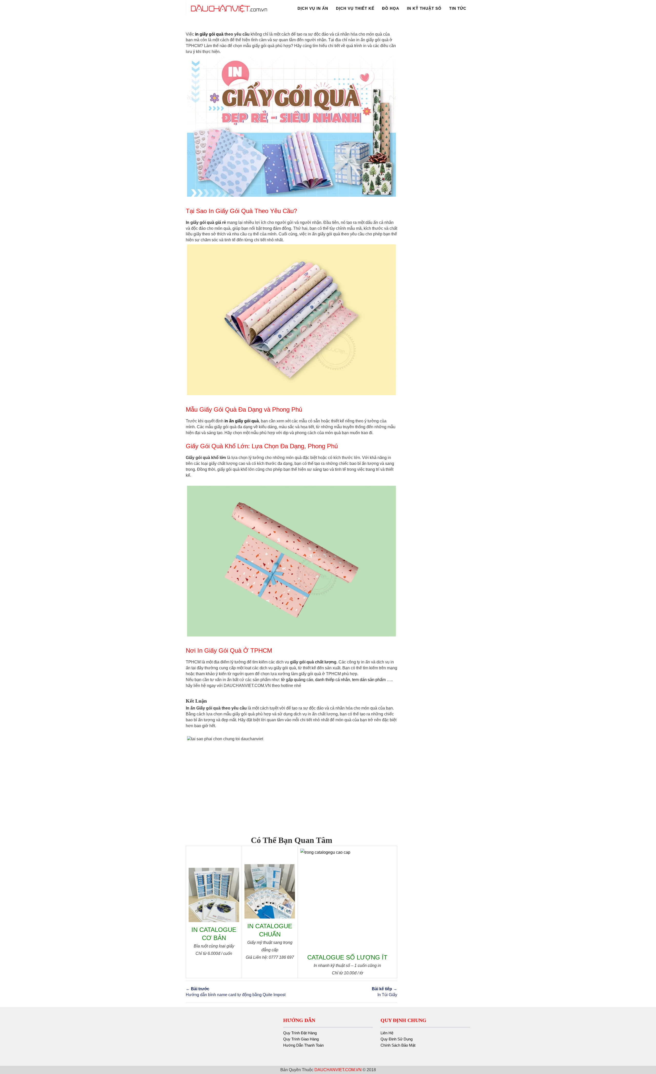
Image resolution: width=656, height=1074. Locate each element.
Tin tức (457, 8)
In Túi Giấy (384, 992)
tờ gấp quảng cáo (297, 679)
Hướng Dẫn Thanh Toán (303, 1045)
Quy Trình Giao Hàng (301, 1039)
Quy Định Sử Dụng (397, 1039)
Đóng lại (643, 1005)
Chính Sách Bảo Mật (398, 1045)
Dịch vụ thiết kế (343, 8)
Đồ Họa (383, 8)
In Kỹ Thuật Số (420, 8)
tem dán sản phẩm (369, 679)
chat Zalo (628, 1025)
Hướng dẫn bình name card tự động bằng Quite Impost (235, 992)
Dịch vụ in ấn (297, 8)
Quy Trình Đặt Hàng (300, 1033)
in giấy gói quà (209, 34)
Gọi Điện (607, 1025)
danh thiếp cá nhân (332, 679)
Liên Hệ (387, 1033)
